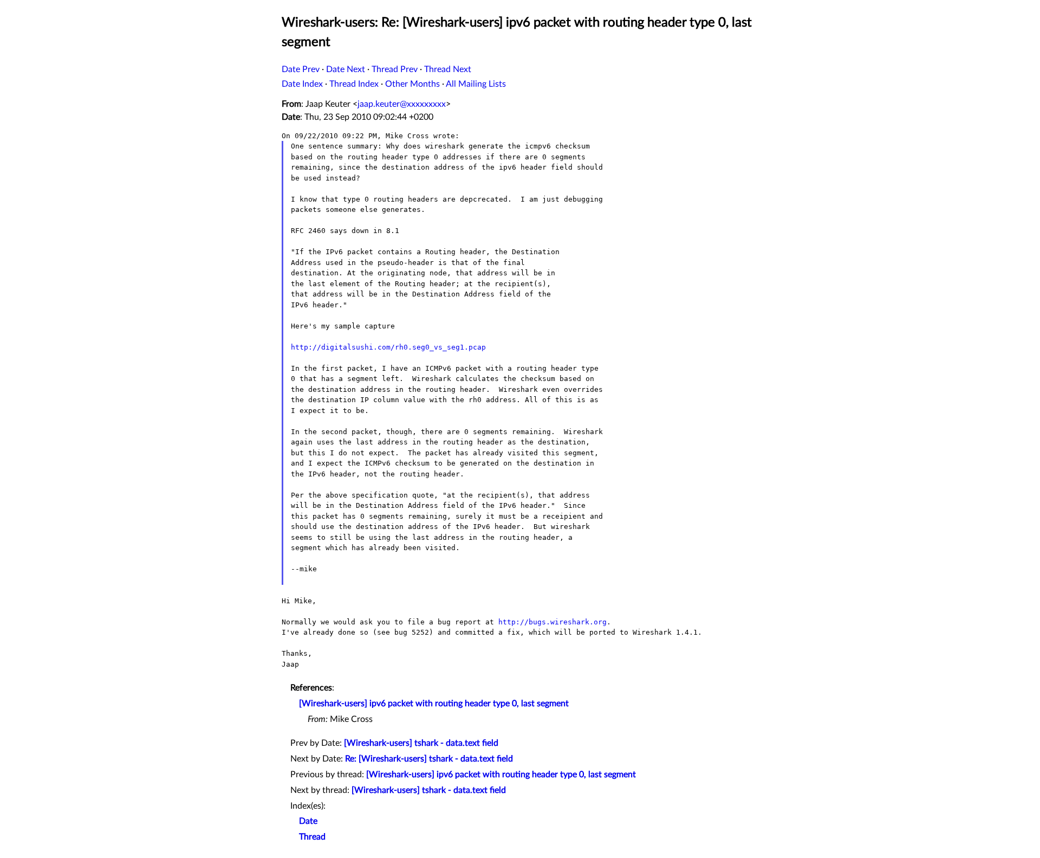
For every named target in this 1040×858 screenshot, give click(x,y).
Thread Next (447, 69)
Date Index (302, 84)
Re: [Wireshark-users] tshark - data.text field (429, 758)
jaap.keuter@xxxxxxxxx (402, 104)
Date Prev (301, 69)
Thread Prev (395, 69)
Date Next (345, 69)
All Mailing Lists (476, 84)
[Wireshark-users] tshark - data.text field (421, 743)
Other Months (412, 84)
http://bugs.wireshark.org (552, 622)
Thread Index (354, 84)
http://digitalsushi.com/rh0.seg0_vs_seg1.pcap (388, 347)
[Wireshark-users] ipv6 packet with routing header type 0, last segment (434, 703)
